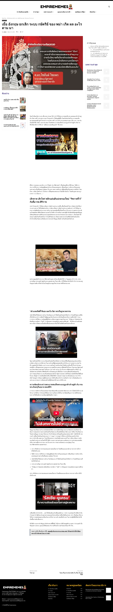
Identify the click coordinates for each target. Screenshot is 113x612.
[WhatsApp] (81, 32)
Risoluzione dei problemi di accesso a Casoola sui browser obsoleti (94, 71)
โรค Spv (32, 573)
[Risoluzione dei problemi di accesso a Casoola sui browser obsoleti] (106, 71)
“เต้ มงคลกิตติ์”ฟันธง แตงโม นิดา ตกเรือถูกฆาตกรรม (99, 50)
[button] (109, 7)
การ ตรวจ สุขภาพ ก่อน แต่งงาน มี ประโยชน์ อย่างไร (11, 125)
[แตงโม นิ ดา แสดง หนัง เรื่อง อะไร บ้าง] (23, 100)
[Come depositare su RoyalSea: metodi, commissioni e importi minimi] (106, 97)
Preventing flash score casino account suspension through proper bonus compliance (94, 88)
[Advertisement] (14, 143)
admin (5, 32)
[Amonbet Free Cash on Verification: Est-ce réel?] (106, 80)
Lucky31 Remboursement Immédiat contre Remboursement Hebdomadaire (94, 106)
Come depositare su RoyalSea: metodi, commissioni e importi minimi (93, 97)
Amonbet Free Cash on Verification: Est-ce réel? (94, 79)
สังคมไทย (4, 18)
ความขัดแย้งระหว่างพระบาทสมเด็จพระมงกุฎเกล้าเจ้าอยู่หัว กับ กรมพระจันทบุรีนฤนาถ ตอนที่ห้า (99, 55)
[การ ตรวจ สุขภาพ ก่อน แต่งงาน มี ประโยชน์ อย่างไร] (23, 125)
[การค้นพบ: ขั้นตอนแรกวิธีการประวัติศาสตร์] (23, 108)
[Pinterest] (77, 32)
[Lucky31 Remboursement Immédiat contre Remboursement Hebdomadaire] (106, 106)
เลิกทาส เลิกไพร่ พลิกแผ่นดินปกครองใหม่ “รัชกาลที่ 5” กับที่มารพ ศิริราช (99, 47)
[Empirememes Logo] (56, 6)
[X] (73, 32)
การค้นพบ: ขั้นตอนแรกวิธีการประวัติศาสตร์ (10, 108)
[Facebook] (69, 32)
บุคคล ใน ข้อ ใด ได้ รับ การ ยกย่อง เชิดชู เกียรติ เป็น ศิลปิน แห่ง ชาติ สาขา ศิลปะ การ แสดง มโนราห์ (11, 117)
